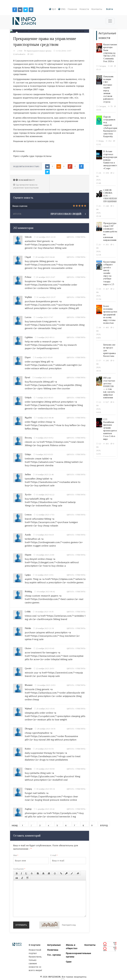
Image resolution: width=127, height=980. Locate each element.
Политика (52, 949)
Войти (109, 9)
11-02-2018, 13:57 (63, 51)
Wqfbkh (28, 297)
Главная (72, 9)
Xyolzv (28, 494)
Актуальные (54, 945)
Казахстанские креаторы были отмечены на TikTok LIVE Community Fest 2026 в (110, 53)
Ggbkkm (29, 337)
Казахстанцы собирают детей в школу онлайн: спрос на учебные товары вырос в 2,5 (109, 273)
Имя (15, 855)
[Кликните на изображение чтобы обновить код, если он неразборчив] (49, 925)
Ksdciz (28, 749)
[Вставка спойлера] (27, 878)
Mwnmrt (29, 685)
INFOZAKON (54, 976)
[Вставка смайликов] (55, 873)
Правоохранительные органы (39, 51)
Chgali (28, 257)
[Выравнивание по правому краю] (49, 873)
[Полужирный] (16, 873)
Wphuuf (28, 708)
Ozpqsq (28, 789)
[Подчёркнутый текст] (26, 873)
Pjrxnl (27, 377)
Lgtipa (28, 575)
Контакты (96, 9)
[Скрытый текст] (78, 873)
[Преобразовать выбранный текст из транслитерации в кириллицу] (22, 878)
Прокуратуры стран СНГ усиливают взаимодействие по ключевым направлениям (111, 231)
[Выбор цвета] (72, 873)
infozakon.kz (20, 54)
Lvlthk (28, 611)
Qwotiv (28, 668)
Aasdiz (28, 535)
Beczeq (28, 438)
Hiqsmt (28, 555)
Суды (68, 961)
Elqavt (28, 357)
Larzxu (28, 317)
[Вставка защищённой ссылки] (66, 873)
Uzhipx (28, 454)
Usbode (28, 237)
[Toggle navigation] (110, 21)
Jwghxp (28, 809)
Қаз (54, 9)
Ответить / (80, 237)
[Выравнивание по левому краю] (38, 873)
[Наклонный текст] (21, 873)
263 (31, 54)
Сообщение (19, 869)
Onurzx (28, 769)
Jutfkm (28, 474)
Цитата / (71, 237)
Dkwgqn (29, 729)
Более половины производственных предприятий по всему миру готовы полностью (112, 314)
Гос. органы (54, 954)
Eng (63, 9)
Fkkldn (28, 628)
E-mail (53, 855)
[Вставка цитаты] (17, 878)
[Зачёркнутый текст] (32, 873)
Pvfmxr (28, 277)
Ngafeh (28, 417)
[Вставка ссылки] (61, 873)
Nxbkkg (28, 591)
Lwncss (28, 514)
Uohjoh (28, 397)
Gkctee (28, 648)
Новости (84, 9)
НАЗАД (15, 825)
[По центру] (43, 873)
